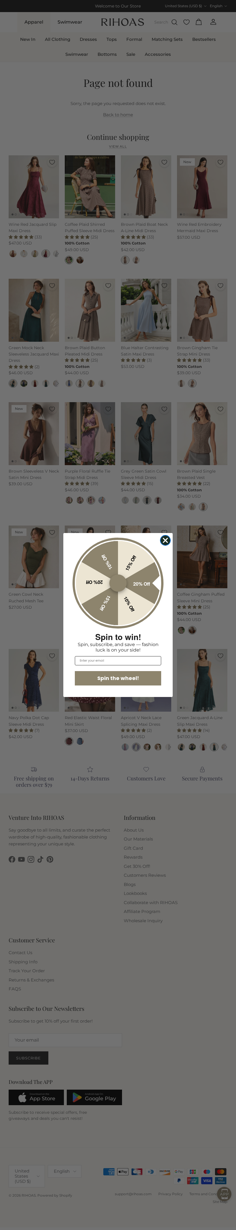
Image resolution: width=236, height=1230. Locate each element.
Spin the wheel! (118, 678)
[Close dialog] (165, 540)
